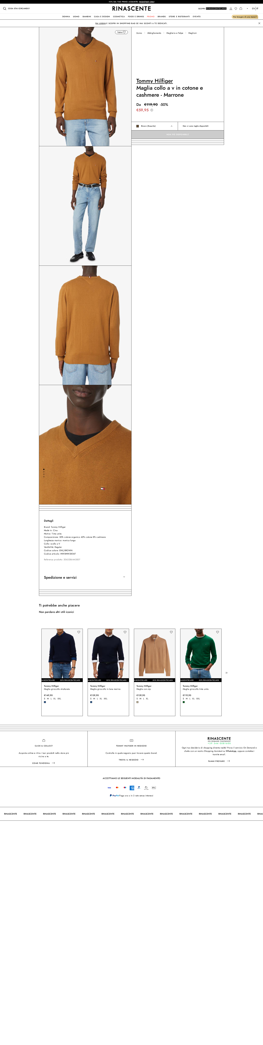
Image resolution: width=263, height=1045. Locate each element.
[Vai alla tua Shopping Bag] (241, 8)
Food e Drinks (136, 16)
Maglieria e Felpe (175, 33)
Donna (66, 16)
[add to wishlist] (124, 32)
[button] (231, 8)
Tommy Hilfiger (154, 81)
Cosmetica (119, 16)
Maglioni (192, 33)
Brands (162, 16)
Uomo (76, 16)
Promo (151, 16)
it (257, 8)
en (253, 8)
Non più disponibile (178, 134)
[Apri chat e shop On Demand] (219, 740)
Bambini (87, 16)
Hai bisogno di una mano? (245, 17)
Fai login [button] (100, 23)
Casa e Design (102, 16)
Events (197, 16)
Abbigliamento (154, 33)
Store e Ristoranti (179, 16)
